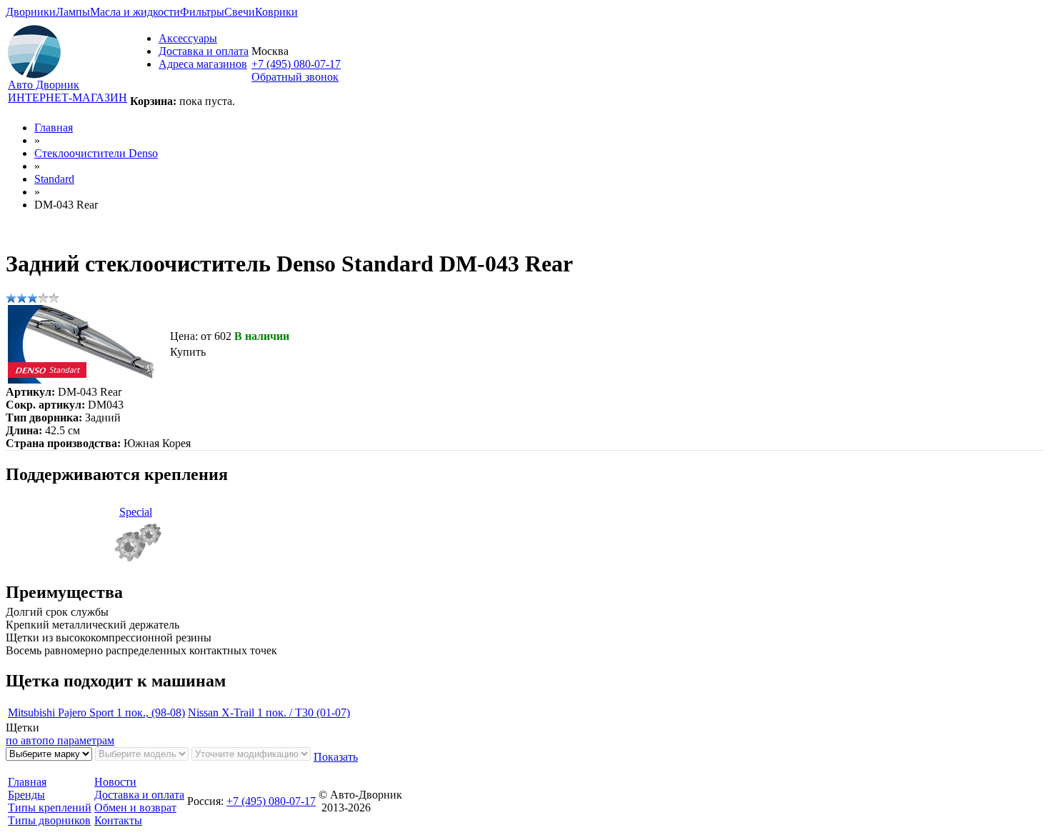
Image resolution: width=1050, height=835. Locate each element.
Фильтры (202, 12)
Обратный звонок (295, 77)
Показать (336, 757)
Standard (54, 179)
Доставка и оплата (204, 51)
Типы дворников (49, 820)
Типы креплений (49, 807)
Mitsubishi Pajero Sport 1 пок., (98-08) (96, 712)
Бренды (26, 795)
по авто (24, 740)
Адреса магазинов (203, 64)
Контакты (118, 820)
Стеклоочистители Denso (96, 153)
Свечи (239, 12)
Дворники (31, 12)
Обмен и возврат (135, 807)
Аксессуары (188, 38)
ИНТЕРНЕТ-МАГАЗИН (67, 97)
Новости (115, 782)
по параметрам (78, 740)
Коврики (276, 12)
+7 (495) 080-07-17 (296, 64)
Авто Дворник (43, 85)
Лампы (73, 12)
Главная (53, 127)
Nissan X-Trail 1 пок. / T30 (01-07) (269, 712)
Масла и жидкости (135, 12)
